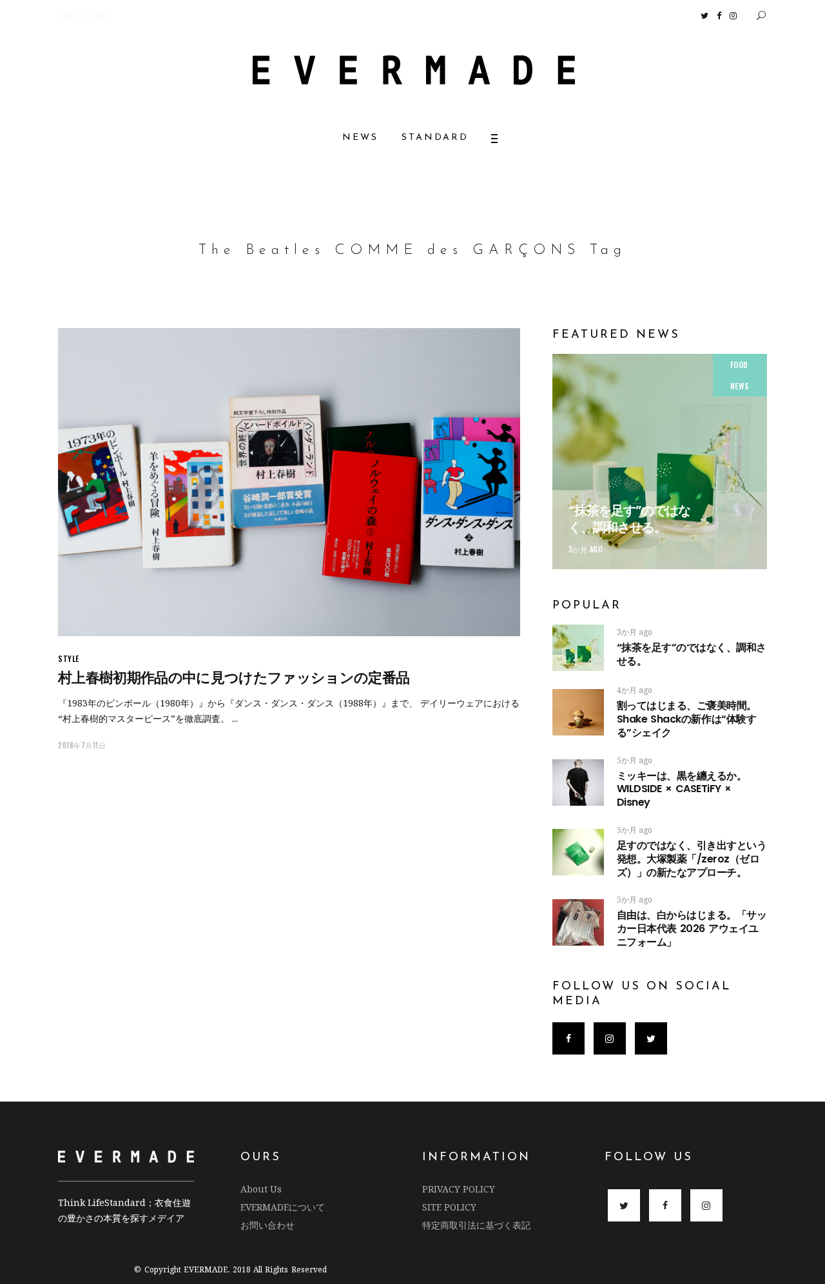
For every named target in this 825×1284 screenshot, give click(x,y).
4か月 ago (634, 690)
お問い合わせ (267, 1225)
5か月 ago (634, 760)
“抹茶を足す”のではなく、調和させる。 (629, 518)
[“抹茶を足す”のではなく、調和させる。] (659, 461)
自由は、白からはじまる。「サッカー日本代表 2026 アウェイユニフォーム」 (692, 928)
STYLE (68, 658)
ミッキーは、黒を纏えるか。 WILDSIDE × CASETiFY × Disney (682, 789)
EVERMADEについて (282, 1207)
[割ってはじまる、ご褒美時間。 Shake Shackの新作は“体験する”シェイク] (578, 712)
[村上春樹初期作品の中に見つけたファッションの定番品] (289, 482)
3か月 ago (585, 549)
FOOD (739, 364)
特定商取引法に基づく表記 (476, 1225)
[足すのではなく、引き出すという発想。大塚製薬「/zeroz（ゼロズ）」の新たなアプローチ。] (578, 852)
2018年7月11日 (82, 745)
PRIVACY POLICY (458, 1189)
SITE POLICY (449, 1207)
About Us (261, 1189)
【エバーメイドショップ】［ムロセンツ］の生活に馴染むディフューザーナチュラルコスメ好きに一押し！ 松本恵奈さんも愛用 (294, 15)
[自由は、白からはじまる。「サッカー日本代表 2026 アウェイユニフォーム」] (578, 922)
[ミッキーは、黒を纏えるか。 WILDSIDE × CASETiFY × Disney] (578, 782)
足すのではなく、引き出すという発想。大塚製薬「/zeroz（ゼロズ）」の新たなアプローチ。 (692, 859)
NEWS (740, 385)
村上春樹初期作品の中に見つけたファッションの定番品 (234, 678)
